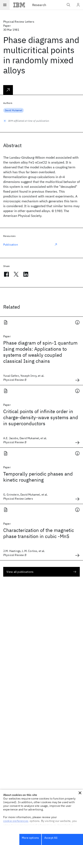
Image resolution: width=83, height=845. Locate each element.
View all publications (19, 572)
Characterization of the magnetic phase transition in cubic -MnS (38, 533)
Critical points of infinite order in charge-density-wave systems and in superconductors (40, 417)
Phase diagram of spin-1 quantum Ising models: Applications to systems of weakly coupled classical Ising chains (40, 352)
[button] (80, 792)
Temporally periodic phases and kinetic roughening (38, 477)
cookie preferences (15, 821)
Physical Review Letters (18, 21)
